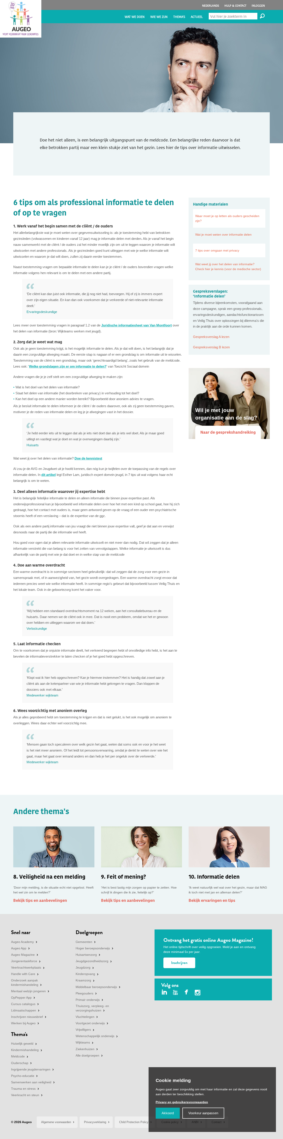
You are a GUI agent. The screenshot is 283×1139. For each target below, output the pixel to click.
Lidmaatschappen (23, 1010)
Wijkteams (83, 1042)
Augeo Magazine (23, 954)
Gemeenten (84, 942)
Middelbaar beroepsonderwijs (96, 987)
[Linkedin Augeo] (164, 992)
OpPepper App (21, 997)
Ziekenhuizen (85, 1049)
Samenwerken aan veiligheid (31, 1082)
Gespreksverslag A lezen (211, 337)
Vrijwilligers (83, 1029)
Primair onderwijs (88, 1000)
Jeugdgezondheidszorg (92, 961)
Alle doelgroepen (87, 1055)
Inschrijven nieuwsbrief (27, 1017)
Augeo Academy (22, 942)
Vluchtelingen (85, 1017)
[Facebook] (186, 992)
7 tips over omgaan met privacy (217, 250)
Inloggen (258, 6)
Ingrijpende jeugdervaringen (30, 1069)
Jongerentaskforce (24, 961)
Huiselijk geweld (22, 1043)
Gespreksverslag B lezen (211, 347)
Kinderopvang (85, 974)
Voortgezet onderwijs (90, 1023)
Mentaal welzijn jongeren (28, 991)
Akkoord (168, 1113)
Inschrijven (179, 962)
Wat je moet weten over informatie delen (223, 234)
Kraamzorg (83, 980)
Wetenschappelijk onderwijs (95, 1036)
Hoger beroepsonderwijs (93, 948)
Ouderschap (19, 1063)
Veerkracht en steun (25, 1095)
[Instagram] (197, 993)
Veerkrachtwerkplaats (26, 967)
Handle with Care (23, 974)
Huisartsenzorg (86, 954)
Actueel (197, 17)
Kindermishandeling (25, 1050)
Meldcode (18, 1056)
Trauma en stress (23, 1088)
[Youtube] (175, 992)
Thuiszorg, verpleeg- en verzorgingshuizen (92, 1008)
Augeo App (18, 948)
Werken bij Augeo (23, 1023)
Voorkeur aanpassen (203, 1113)
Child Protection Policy (133, 1122)
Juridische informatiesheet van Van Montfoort (136, 325)
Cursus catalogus (23, 1004)
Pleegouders (84, 993)
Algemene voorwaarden (56, 1122)
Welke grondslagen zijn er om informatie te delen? (67, 366)
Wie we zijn (159, 17)
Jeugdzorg (83, 967)
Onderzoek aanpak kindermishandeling (24, 982)
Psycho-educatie (22, 1076)
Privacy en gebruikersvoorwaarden (182, 1102)
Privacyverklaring (95, 1122)
